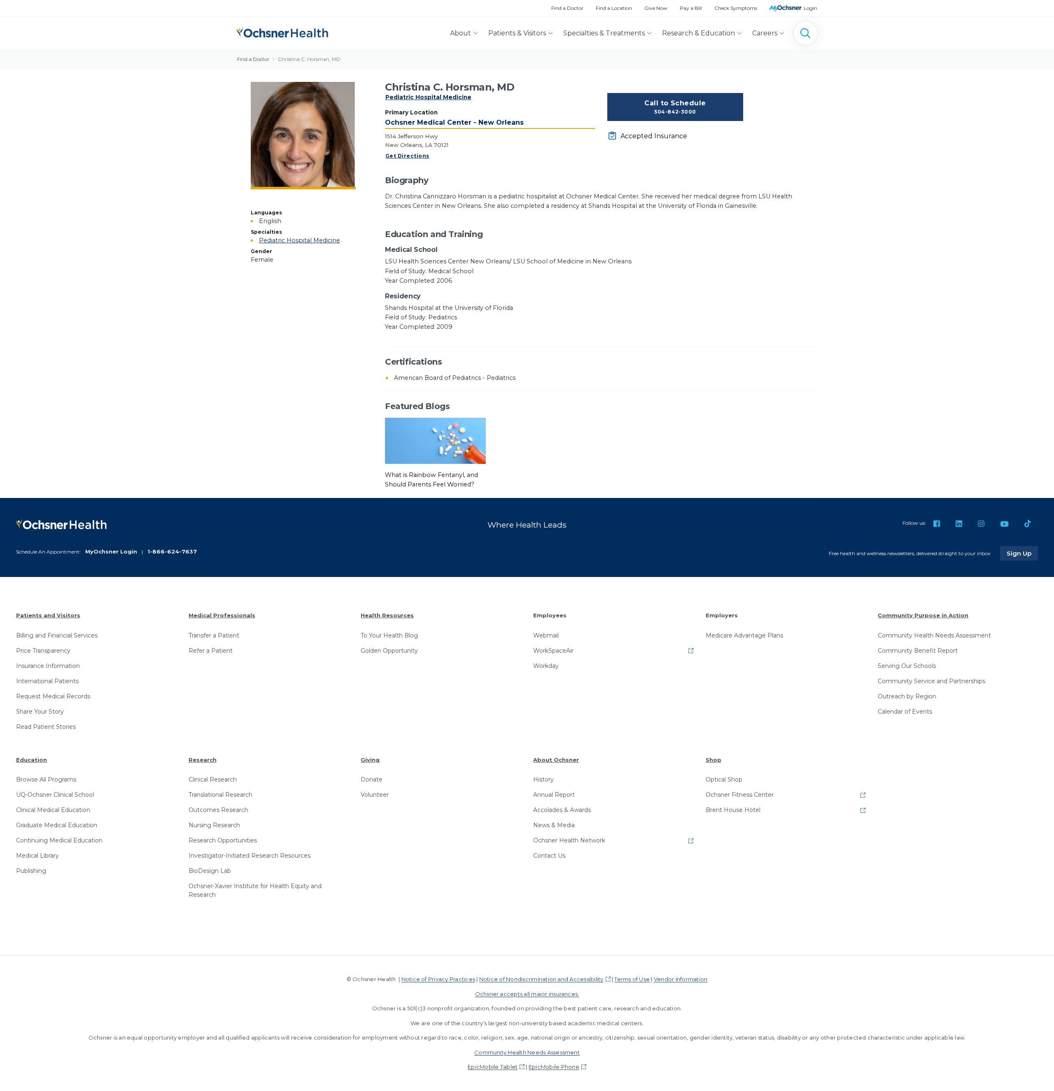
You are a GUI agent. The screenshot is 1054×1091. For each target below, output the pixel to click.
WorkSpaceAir (553, 650)
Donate (371, 779)
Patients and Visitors (48, 615)
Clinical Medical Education (53, 810)
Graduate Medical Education (56, 825)
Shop (713, 759)
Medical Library (37, 855)
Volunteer (375, 794)
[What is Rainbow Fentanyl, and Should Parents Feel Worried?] (435, 440)
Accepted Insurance (653, 136)
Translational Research (220, 794)
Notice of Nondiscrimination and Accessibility (541, 979)
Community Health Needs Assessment (934, 635)
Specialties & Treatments (604, 33)
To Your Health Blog (389, 635)
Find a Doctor (567, 8)
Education (31, 759)
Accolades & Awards (562, 810)
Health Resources (387, 615)
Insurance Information (48, 666)
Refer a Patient (211, 650)
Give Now (655, 8)
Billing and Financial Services (57, 635)
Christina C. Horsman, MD (309, 59)
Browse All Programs (46, 779)
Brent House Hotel (733, 810)
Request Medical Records (53, 696)
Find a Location (614, 8)
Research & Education (698, 33)
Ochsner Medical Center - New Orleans (454, 122)
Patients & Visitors (517, 33)
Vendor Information (680, 979)
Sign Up (1022, 553)
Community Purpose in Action (923, 615)
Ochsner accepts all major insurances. (527, 994)
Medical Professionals (222, 615)
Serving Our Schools (907, 666)
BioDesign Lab (210, 871)
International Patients (47, 681)
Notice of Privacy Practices (438, 979)
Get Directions (407, 156)
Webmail (546, 635)
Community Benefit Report (918, 650)
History (543, 779)
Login (810, 8)
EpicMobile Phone (554, 1066)
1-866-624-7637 (172, 551)
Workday (546, 666)
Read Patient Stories (46, 726)
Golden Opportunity (389, 650)
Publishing (31, 871)
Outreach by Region (907, 696)
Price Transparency (43, 650)
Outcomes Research (218, 810)
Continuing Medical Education (59, 840)
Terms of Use (632, 979)
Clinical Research (213, 779)
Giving (370, 759)
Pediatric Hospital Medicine (428, 97)
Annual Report (554, 794)
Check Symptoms (735, 8)
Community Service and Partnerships (931, 681)
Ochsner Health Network (569, 840)
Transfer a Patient (214, 635)
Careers (764, 33)
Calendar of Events (905, 711)
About (460, 33)
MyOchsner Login (111, 551)
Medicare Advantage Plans (744, 635)
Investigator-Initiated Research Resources (249, 855)
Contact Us (549, 855)
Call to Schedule (675, 107)
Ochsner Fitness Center (740, 794)
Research (203, 759)
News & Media (554, 825)
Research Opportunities (223, 840)
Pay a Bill (691, 8)
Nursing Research (214, 825)
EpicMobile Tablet (493, 1066)
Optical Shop (724, 779)
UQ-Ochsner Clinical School (55, 794)
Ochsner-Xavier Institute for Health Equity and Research (255, 890)
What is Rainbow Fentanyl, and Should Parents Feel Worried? (431, 479)
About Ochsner (556, 759)
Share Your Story (40, 711)
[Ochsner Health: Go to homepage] (282, 31)
